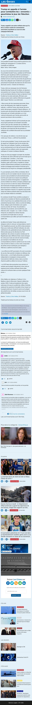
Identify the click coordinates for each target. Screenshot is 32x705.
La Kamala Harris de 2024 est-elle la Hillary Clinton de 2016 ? (15, 477)
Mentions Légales (13, 702)
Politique (19, 628)
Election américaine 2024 (9, 16)
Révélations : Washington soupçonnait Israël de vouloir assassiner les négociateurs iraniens (23, 695)
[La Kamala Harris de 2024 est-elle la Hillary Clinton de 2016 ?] (16, 467)
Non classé (20, 691)
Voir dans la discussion (7, 348)
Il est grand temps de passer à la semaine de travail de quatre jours (24, 684)
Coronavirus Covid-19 (22, 657)
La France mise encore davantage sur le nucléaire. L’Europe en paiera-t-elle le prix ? (24, 611)
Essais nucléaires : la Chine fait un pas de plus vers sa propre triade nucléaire (24, 674)
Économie (19, 680)
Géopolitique (4, 5)
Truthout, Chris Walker (12, 35)
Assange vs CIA (21, 646)
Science (19, 617)
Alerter (10, 378)
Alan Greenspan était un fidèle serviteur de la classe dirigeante (24, 632)
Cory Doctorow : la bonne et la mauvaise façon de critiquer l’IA (24, 621)
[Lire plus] (5, 313)
